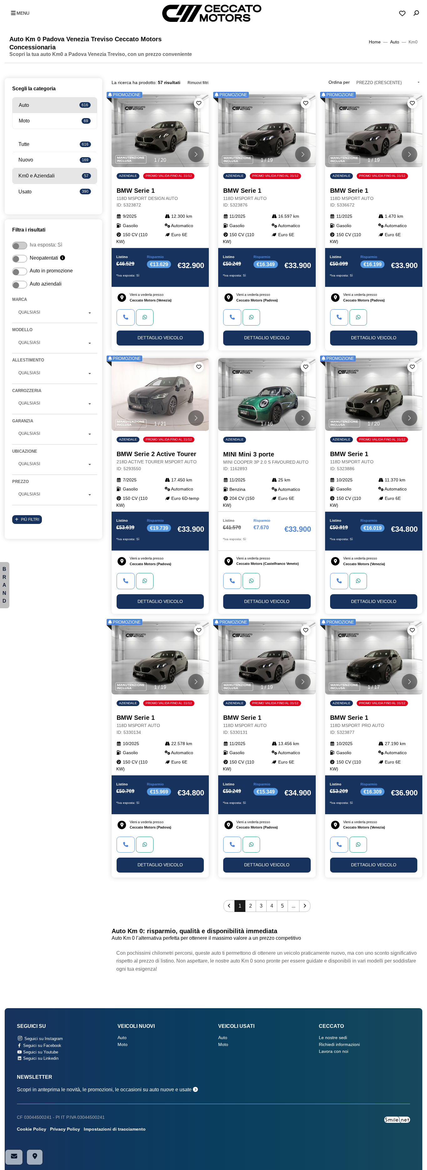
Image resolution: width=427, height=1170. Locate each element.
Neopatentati (44, 258)
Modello (22, 329)
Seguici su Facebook (41, 1045)
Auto (394, 42)
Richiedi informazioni (339, 1044)
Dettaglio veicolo (160, 338)
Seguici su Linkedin (40, 1058)
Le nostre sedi (333, 1037)
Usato (53, 191)
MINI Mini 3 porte (266, 461)
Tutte (53, 144)
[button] (18, 13)
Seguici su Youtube (40, 1052)
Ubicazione (24, 451)
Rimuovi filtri (198, 83)
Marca (19, 299)
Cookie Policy (31, 1129)
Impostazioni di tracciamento (115, 1129)
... (293, 906)
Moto (53, 120)
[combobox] (54, 313)
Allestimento (28, 360)
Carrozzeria (26, 390)
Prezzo (20, 481)
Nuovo (53, 159)
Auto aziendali (46, 283)
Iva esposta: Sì (46, 244)
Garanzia (22, 421)
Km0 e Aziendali (53, 175)
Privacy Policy (65, 1129)
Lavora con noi (333, 1051)
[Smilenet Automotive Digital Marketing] (397, 1119)
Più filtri (30, 519)
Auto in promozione (51, 270)
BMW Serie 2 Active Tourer (157, 461)
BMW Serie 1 (147, 197)
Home (375, 42)
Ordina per (339, 82)
